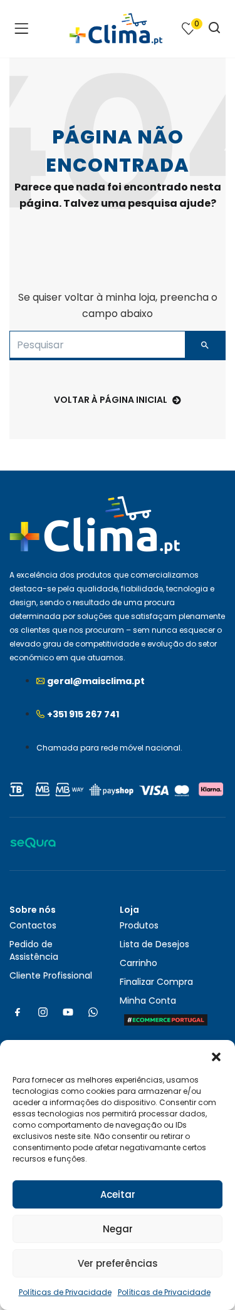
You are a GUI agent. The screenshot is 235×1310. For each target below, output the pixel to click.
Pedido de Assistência (33, 950)
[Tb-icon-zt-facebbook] (17, 1011)
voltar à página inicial (110, 399)
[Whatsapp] (92, 1011)
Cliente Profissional (50, 975)
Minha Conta (148, 1000)
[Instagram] (42, 1011)
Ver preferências (118, 1263)
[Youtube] (67, 1011)
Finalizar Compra (156, 981)
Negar (118, 1228)
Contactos (32, 925)
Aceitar (117, 1194)
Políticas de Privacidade (65, 1292)
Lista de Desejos (154, 944)
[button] (216, 1055)
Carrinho (138, 963)
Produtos (139, 925)
